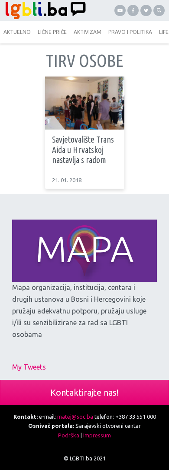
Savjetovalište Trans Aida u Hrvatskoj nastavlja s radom (83, 150)
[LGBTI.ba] (43, 10)
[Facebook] (133, 10)
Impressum (97, 435)
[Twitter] (146, 10)
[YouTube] (120, 10)
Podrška (68, 435)
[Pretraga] (159, 10)
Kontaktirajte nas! (84, 392)
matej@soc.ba (75, 416)
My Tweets (29, 367)
